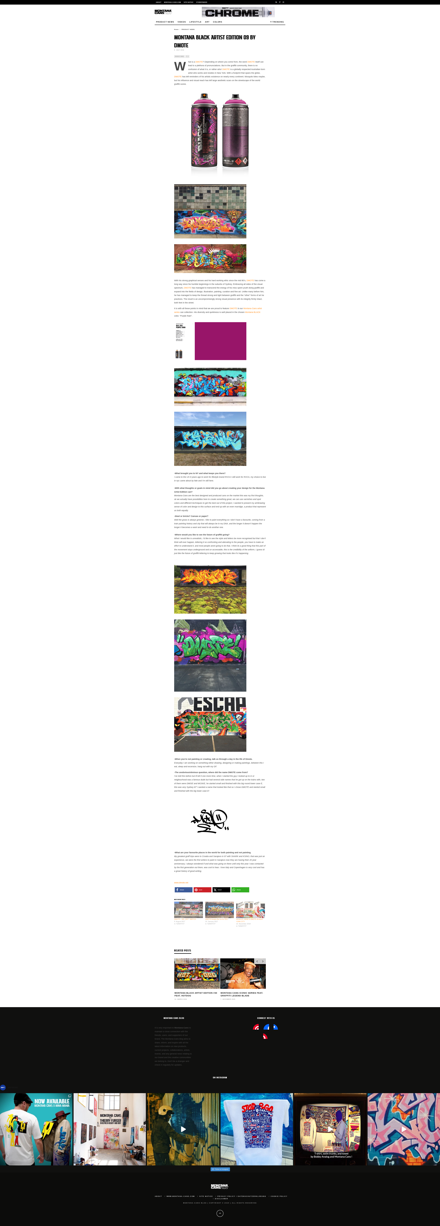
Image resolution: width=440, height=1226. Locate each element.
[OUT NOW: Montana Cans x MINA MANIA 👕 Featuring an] (36, 1129)
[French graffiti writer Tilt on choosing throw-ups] (183, 1129)
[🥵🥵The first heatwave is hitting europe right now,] (330, 1129)
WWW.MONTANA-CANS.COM (181, 1196)
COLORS (217, 22)
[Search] (276, 2)
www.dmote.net (181, 883)
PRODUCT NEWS (165, 22)
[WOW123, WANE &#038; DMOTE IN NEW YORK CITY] (250, 910)
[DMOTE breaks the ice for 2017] (219, 910)
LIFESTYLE (195, 22)
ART (207, 22)
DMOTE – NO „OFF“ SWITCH (185, 919)
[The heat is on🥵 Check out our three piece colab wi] (257, 1129)
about (158, 1196)
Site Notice (188, 2)
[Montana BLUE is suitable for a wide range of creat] (404, 1129)
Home (176, 29)
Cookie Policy (279, 1196)
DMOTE (199, 62)
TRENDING (278, 22)
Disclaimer (221, 1199)
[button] (183, 889)
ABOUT (158, 2)
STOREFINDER (201, 2)
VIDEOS (182, 22)
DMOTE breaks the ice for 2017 (216, 919)
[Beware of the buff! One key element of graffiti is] (110, 1129)
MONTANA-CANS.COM (172, 2)
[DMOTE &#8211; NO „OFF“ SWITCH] (188, 910)
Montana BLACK (252, 312)
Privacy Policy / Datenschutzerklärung (241, 1196)
